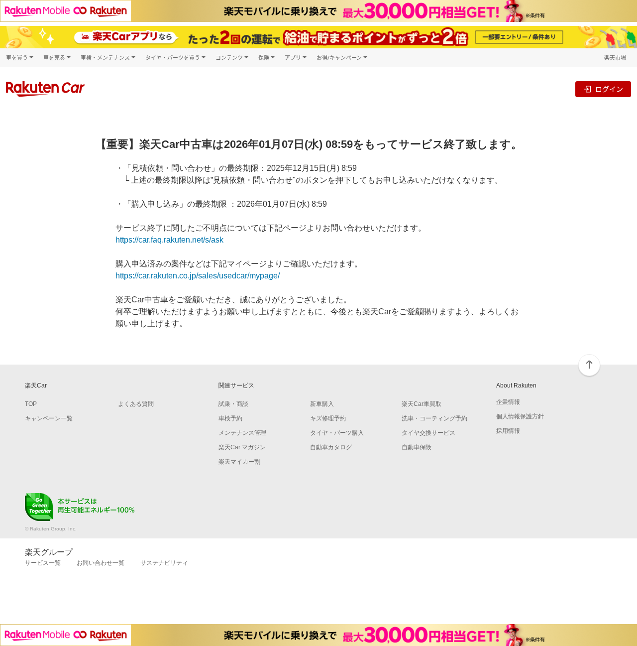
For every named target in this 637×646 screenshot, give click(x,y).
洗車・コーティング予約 (434, 418)
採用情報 (508, 430)
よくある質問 (136, 403)
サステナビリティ (164, 562)
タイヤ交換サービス (428, 432)
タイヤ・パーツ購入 (337, 432)
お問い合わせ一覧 (100, 562)
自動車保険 (416, 447)
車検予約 (230, 418)
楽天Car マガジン (242, 447)
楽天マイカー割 (239, 461)
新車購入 (322, 403)
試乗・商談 (233, 403)
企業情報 (508, 401)
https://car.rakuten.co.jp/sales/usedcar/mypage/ (197, 275)
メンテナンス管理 (242, 432)
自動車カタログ (331, 447)
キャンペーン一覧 (49, 418)
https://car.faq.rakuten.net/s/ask (169, 240)
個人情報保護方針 (520, 416)
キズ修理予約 (328, 418)
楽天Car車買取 (421, 403)
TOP (31, 403)
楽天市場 (615, 57)
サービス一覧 (43, 562)
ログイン (609, 89)
